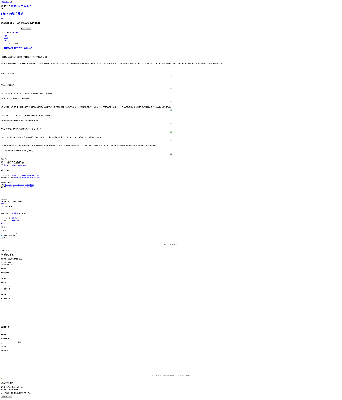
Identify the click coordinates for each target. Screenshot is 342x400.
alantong (3, 203)
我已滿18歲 (4, 396)
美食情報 (15, 32)
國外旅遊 (14, 218)
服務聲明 (188, 375)
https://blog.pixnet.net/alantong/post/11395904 (19, 187)
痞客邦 (13, 213)
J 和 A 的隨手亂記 (12, 13)
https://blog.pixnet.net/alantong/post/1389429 (19, 185)
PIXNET (158, 375)
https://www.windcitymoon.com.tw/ (15, 165)
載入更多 (3, 227)
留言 (16, 213)
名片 (5, 40)
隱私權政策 (181, 375)
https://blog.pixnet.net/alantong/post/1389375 (26, 175)
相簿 (5, 36)
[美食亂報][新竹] (17, 220)
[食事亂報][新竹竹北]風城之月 (18, 48)
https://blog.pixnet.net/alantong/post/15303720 (28, 177)
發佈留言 (3, 237)
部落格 (6, 38)
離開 (10, 396)
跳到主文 (3, 19)
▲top (2, 223)
